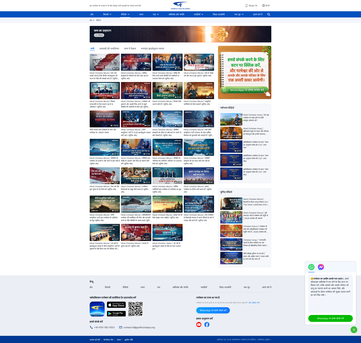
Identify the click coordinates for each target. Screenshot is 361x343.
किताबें (105, 14)
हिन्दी (268, 5)
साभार (119, 339)
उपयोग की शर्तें (95, 339)
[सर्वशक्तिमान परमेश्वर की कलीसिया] (180, 5)
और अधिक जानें (254, 302)
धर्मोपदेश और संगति (176, 14)
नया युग (237, 14)
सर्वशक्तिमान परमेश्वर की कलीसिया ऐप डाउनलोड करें (113, 297)
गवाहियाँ (197, 14)
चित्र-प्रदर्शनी (219, 14)
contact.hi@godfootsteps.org (139, 327)
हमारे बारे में (257, 14)
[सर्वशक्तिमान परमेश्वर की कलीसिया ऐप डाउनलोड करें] (97, 308)
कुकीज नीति (129, 339)
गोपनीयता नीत (108, 339)
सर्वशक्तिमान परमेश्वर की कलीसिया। (244, 339)
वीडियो (123, 14)
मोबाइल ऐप (253, 5)
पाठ (154, 14)
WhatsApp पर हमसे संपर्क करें (213, 310)
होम (92, 14)
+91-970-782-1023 (104, 327)
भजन (141, 14)
